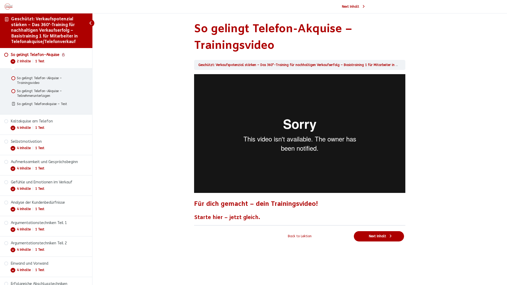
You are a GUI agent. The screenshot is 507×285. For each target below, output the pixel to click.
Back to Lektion (300, 236)
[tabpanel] (299, 147)
